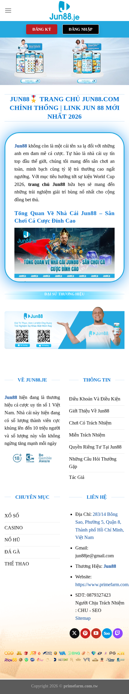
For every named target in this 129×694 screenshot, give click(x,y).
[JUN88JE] (64, 10)
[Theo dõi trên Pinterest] (85, 633)
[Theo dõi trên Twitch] (118, 633)
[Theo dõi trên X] (75, 633)
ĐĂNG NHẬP (81, 29)
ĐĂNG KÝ (41, 29)
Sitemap (83, 618)
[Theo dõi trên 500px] (107, 633)
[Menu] (8, 10)
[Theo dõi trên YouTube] (96, 633)
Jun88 (110, 566)
